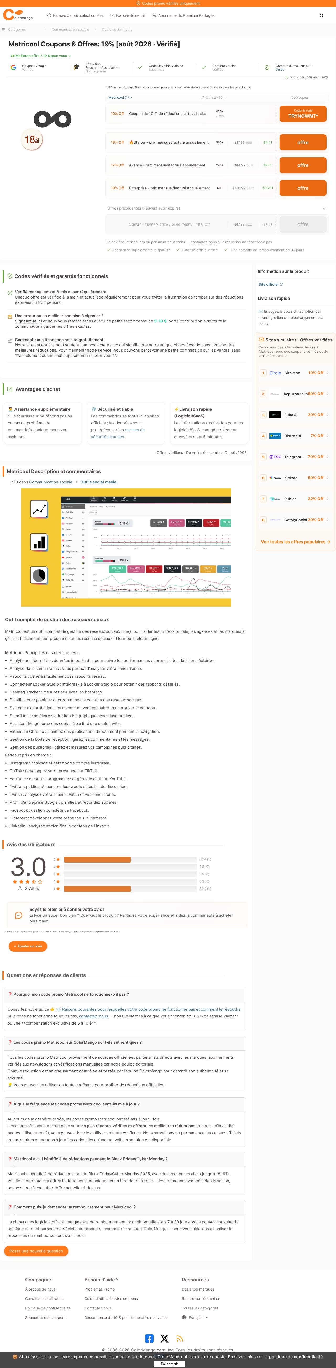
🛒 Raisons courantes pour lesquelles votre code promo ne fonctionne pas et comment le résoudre (148, 1009)
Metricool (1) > (120, 97)
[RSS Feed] (181, 1340)
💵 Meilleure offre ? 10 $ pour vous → (40, 56)
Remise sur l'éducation (201, 1298)
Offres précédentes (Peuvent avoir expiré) (143, 208)
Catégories (17, 29)
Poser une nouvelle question (36, 1251)
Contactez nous (98, 1308)
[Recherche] (323, 15)
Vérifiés (27, 69)
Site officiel (269, 284)
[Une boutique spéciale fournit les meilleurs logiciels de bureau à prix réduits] (18, 15)
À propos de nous (40, 1289)
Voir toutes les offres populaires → (295, 541)
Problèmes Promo (100, 1289)
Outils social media (117, 29)
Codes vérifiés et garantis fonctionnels (61, 276)
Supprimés (156, 69)
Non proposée (96, 71)
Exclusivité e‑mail (130, 15)
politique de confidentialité (296, 1356)
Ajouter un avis (28, 946)
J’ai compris (169, 1364)
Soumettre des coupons (45, 1317)
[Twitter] (165, 1340)
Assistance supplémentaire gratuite (141, 250)
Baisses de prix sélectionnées (78, 15)
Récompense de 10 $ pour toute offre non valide (126, 1317)
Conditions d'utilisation (44, 1298)
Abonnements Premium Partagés (186, 15)
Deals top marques (198, 1289)
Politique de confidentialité (48, 1308)
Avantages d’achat (37, 389)
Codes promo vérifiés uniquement (171, 3)
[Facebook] (150, 1340)
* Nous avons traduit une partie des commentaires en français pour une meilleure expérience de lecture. (61, 931)
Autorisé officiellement (200, 250)
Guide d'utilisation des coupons (111, 1298)
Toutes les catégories (200, 1308)
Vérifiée (217, 69)
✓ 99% (220, 116)
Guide (280, 69)
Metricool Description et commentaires (54, 471)
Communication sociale (70, 29)
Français (196, 1317)
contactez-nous (204, 242)
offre (303, 142)
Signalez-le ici (28, 320)
